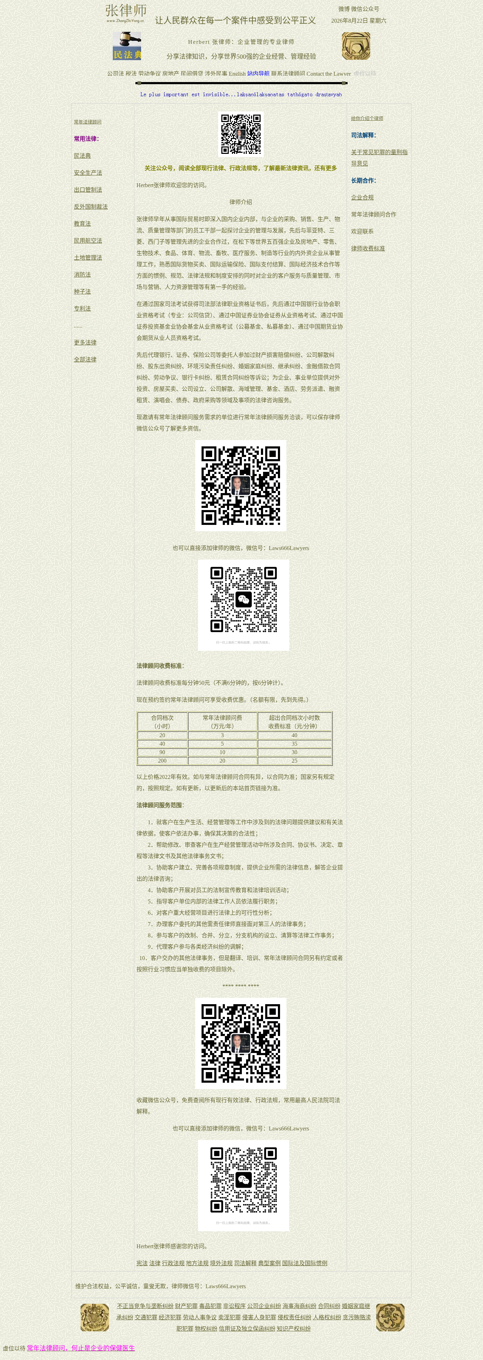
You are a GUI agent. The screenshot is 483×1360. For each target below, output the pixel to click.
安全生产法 (88, 173)
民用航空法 (88, 241)
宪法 (142, 1263)
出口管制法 (88, 190)
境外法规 (221, 1263)
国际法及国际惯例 (304, 1263)
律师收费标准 (368, 248)
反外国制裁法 (91, 207)
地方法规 (197, 1263)
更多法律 (85, 343)
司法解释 (245, 1263)
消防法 (82, 275)
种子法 (82, 292)
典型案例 (269, 1263)
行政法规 (173, 1263)
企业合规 (362, 198)
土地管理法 (88, 258)
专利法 (82, 309)
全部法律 (85, 360)
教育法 (82, 224)
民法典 (82, 156)
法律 (155, 1263)
